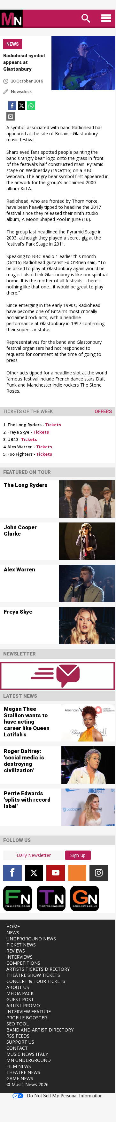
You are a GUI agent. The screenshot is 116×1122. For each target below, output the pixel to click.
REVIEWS (15, 951)
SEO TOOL (17, 1024)
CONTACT (17, 1048)
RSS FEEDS (17, 1036)
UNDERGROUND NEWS (31, 939)
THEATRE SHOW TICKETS (33, 975)
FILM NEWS (18, 1066)
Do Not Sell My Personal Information (65, 1095)
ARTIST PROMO (23, 1005)
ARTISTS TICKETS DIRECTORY (38, 969)
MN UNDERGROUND (28, 1060)
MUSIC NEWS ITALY (27, 1054)
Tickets (53, 425)
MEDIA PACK (20, 993)
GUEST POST (20, 999)
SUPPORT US (20, 1042)
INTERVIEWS (19, 957)
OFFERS (103, 411)
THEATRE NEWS (23, 1072)
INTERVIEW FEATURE (28, 1011)
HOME (13, 926)
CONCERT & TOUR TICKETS (35, 981)
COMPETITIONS (23, 963)
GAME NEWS (19, 1078)
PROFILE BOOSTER (26, 1018)
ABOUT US (17, 987)
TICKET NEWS (21, 945)
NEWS (12, 933)
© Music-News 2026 (27, 1084)
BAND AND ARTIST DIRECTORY (39, 1030)
